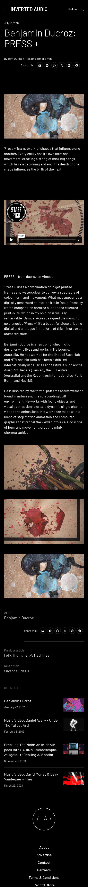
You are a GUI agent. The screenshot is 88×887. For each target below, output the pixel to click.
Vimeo (47, 276)
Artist (8, 612)
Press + (10, 148)
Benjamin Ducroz (17, 344)
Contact (44, 862)
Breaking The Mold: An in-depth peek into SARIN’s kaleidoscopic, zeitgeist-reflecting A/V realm (30, 749)
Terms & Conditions (44, 877)
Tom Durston (16, 58)
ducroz (31, 276)
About (44, 847)
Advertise (44, 855)
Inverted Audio (29, 9)
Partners (44, 870)
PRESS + (10, 276)
